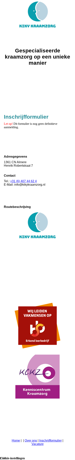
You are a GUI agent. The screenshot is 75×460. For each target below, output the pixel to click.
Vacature (38, 444)
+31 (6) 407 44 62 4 (23, 181)
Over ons (31, 440)
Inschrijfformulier (50, 440)
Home (16, 440)
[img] (37, 14)
